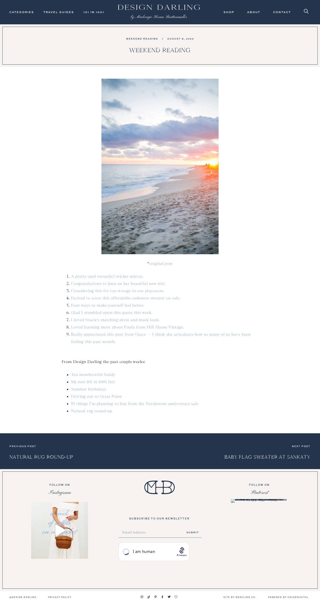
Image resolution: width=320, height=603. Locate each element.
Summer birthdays (88, 389)
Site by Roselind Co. (239, 597)
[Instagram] (142, 597)
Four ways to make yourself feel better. (107, 305)
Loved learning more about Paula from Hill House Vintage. (127, 327)
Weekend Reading (142, 38)
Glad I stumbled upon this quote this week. (112, 312)
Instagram (59, 492)
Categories (21, 12)
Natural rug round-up (91, 410)
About (253, 12)
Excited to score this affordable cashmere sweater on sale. (125, 298)
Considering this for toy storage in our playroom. (117, 290)
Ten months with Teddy (93, 374)
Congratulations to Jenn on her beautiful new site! (118, 283)
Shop (228, 12)
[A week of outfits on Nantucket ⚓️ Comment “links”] (59, 530)
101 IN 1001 (93, 12)
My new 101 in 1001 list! (93, 381)
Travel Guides (58, 12)
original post (161, 263)
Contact (282, 12)
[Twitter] (169, 597)
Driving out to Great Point (96, 396)
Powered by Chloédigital (288, 597)
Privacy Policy (59, 597)
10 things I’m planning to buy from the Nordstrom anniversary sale (134, 403)
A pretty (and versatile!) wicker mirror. (107, 276)
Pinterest (259, 492)
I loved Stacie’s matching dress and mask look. (115, 319)
